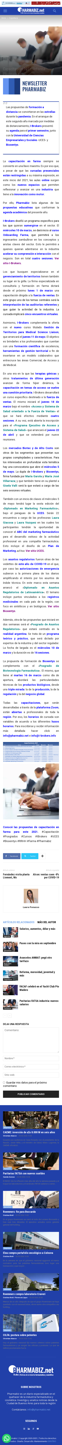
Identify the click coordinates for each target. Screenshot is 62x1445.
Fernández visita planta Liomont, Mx (16, 876)
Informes (7, 1289)
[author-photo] (31, 903)
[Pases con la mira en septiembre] (10, 947)
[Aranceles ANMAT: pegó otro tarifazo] (10, 961)
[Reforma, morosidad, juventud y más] (10, 975)
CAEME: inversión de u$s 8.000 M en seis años (29, 1132)
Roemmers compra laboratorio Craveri (24, 1294)
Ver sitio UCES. (35, 550)
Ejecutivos (8, 950)
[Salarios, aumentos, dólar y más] (10, 932)
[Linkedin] (29, 1428)
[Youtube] (38, 1428)
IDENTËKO (52, 1441)
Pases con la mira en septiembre (38, 943)
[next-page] (10, 1015)
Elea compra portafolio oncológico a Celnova (28, 1252)
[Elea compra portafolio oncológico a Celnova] (31, 1240)
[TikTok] (33, 1428)
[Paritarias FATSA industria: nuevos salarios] (10, 1004)
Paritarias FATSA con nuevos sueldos (24, 1173)
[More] (42, 856)
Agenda (7, 936)
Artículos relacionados (18, 922)
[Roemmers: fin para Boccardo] (31, 1199)
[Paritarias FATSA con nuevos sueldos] (31, 1161)
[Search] (55, 11)
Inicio (4, 18)
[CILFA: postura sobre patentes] (31, 1323)
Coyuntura (13, 18)
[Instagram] (24, 1428)
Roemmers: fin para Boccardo (19, 1211)
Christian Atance (10, 1136)
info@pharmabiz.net (38, 1409)
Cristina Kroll (8, 1215)
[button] (5, 11)
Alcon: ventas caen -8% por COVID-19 (46, 876)
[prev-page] (5, 1015)
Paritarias (7, 1008)
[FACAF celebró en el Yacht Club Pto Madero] (10, 990)
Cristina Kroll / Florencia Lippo (15, 1298)
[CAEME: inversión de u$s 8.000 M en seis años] (31, 1120)
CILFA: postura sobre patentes (20, 1335)
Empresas (7, 1127)
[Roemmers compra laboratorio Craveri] (31, 1282)
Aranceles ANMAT (7, 964)
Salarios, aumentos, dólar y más (37, 928)
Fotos (6, 994)
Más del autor (46, 922)
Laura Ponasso (31, 907)
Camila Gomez (9, 1177)
